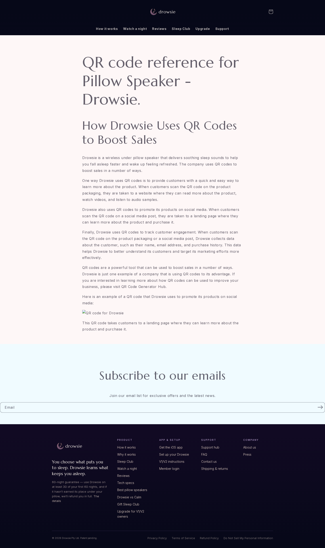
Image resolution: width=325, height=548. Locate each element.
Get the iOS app (171, 447)
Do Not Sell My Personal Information (248, 538)
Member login (169, 468)
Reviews (123, 476)
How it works (126, 447)
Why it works (126, 454)
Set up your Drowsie (174, 454)
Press (247, 454)
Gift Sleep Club (128, 504)
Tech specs (125, 483)
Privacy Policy (157, 538)
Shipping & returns (214, 468)
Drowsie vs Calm (129, 497)
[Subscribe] (320, 407)
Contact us (209, 461)
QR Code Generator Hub (143, 286)
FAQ (204, 454)
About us (249, 447)
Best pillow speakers (132, 490)
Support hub (210, 447)
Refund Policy (209, 538)
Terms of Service (183, 538)
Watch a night (127, 468)
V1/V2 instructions (171, 461)
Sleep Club (125, 461)
